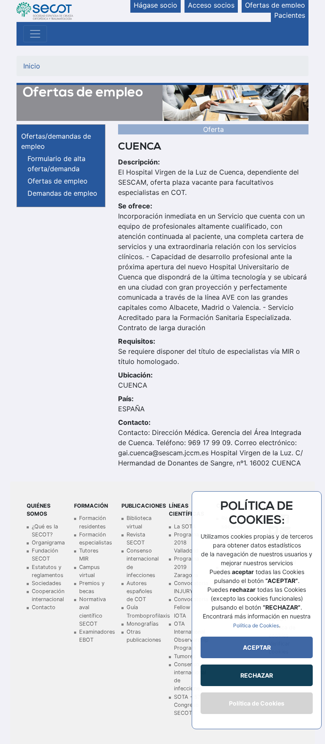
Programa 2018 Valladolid (186, 542)
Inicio (31, 66)
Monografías (143, 624)
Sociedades (46, 583)
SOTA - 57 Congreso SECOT (187, 705)
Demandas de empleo (62, 193)
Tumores (185, 656)
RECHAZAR (256, 675)
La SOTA (185, 526)
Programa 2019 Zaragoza (186, 566)
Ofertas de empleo (58, 181)
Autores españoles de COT (139, 591)
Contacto (43, 607)
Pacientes (289, 15)
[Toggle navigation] (35, 33)
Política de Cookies (256, 625)
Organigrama (48, 542)
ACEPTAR (257, 647)
